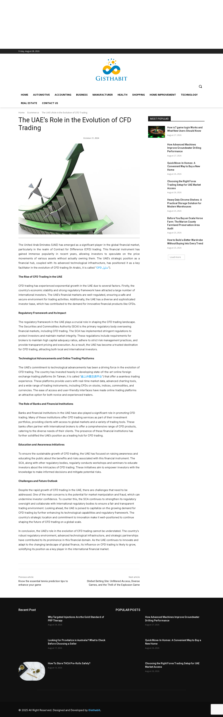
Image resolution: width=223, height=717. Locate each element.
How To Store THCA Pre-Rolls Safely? (69, 663)
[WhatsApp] (194, 709)
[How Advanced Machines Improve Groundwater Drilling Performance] (156, 149)
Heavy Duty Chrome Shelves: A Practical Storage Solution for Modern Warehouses (184, 203)
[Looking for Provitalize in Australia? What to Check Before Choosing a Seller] (31, 648)
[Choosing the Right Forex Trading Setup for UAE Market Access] (156, 186)
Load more (175, 257)
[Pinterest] (178, 709)
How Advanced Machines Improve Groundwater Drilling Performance (184, 148)
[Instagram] (162, 709)
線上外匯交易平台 (91, 376)
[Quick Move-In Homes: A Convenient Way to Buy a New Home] (156, 167)
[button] (200, 86)
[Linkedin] (170, 709)
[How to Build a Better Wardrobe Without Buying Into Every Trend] (156, 244)
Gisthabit (94, 710)
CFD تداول (102, 267)
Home (21, 112)
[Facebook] (154, 709)
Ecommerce (33, 112)
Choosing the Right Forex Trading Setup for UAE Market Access (184, 184)
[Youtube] (201, 709)
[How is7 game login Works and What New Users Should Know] (156, 132)
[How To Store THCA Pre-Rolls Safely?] (31, 671)
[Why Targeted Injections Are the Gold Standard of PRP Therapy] (31, 624)
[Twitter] (186, 709)
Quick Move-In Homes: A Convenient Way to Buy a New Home (183, 166)
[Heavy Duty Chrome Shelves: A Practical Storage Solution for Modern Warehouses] (156, 204)
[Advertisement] (111, 24)
